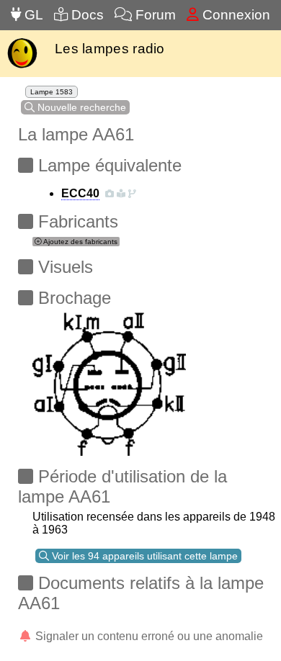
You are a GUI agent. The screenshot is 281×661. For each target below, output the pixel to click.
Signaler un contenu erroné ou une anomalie (147, 636)
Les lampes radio (110, 48)
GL (32, 14)
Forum (154, 14)
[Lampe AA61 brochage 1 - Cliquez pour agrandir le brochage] (109, 380)
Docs (86, 14)
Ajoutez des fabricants (79, 242)
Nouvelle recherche (80, 107)
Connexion (234, 14)
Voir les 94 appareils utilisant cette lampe (143, 556)
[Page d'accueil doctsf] (22, 66)
